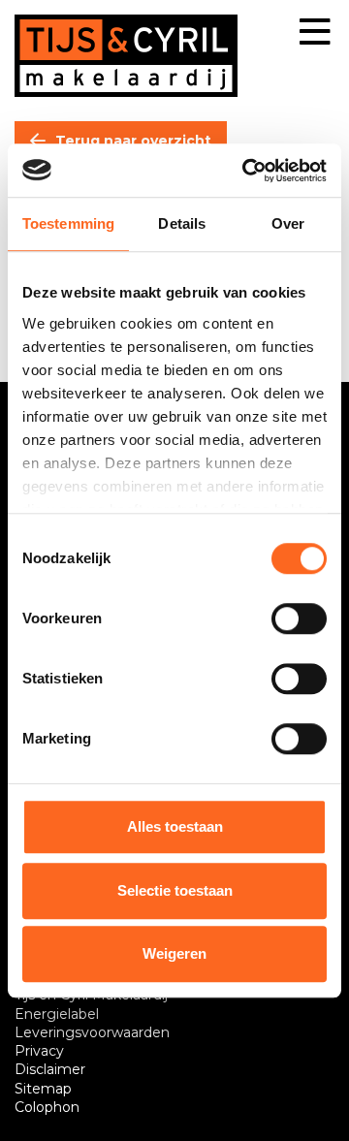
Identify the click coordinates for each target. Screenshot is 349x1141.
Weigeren (174, 953)
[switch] (299, 618)
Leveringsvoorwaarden (92, 1032)
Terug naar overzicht (133, 140)
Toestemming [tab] (68, 223)
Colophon (47, 1107)
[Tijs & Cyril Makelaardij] (126, 56)
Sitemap (43, 1088)
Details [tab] (182, 223)
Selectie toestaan (175, 890)
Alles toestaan (175, 826)
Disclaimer (50, 1069)
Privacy (39, 1051)
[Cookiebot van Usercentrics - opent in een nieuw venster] (246, 170)
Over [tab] (287, 223)
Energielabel (57, 1014)
